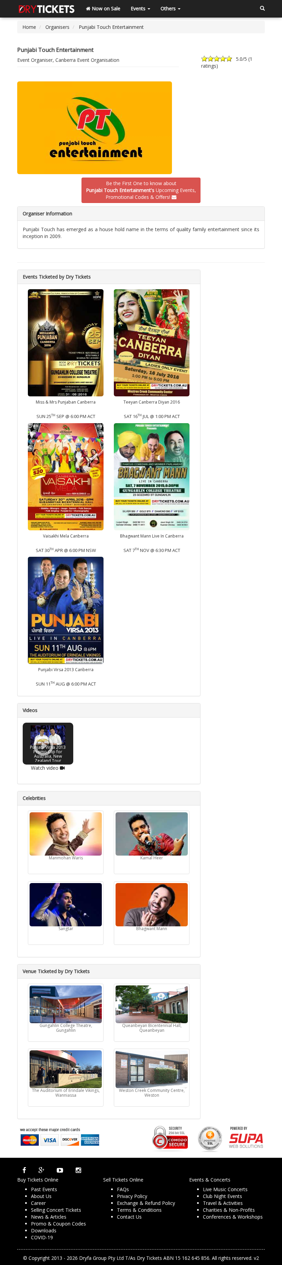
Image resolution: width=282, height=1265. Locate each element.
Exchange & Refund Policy (146, 1203)
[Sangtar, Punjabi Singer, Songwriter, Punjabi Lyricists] (66, 904)
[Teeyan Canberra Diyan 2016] (151, 342)
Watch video (45, 767)
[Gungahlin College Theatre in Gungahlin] (66, 1004)
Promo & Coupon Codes (58, 1223)
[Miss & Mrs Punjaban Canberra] (66, 342)
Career (38, 1203)
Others (169, 8)
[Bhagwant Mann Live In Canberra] (151, 476)
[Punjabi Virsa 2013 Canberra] (66, 610)
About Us (41, 1196)
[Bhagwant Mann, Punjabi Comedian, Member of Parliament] (152, 904)
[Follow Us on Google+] (41, 1170)
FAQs (123, 1189)
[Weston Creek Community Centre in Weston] (152, 1069)
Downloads (43, 1230)
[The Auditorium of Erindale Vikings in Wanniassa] (66, 1069)
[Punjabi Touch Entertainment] (141, 127)
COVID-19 (42, 1237)
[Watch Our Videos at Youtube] (60, 1170)
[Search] (262, 8)
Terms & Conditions (139, 1210)
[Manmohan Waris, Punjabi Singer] (66, 834)
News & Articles (48, 1216)
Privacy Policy (132, 1196)
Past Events (44, 1189)
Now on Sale (105, 8)
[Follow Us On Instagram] (78, 1170)
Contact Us (129, 1216)
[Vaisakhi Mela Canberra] (66, 476)
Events (139, 8)
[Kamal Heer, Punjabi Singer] (152, 834)
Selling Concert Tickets (56, 1210)
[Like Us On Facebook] (24, 1170)
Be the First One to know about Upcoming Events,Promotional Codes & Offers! (141, 190)
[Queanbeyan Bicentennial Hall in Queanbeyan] (152, 1004)
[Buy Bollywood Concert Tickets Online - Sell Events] (46, 8)
